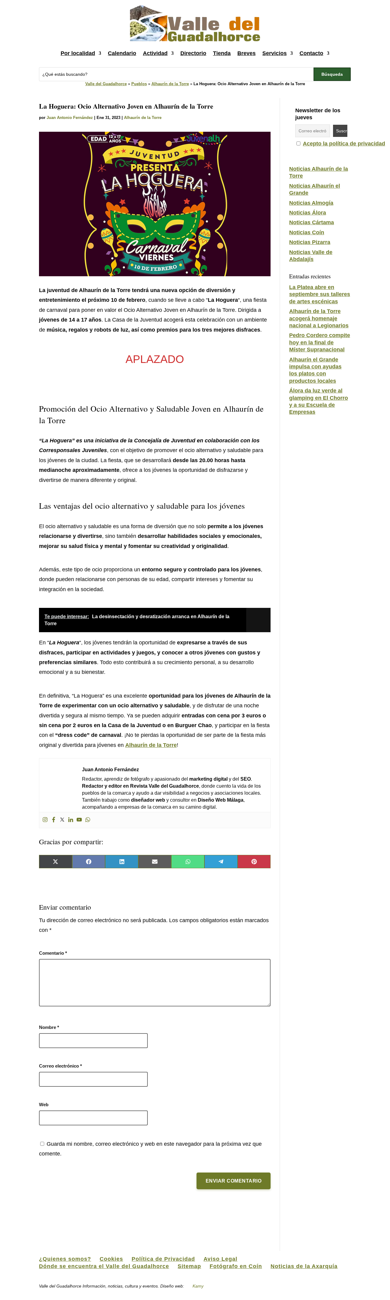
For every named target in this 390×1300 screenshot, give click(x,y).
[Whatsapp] (87, 820)
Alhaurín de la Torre (170, 84)
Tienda (222, 53)
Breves (246, 53)
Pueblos (139, 84)
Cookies (111, 1259)
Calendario (122, 53)
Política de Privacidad (163, 1259)
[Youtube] (79, 820)
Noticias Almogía (311, 203)
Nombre (49, 1027)
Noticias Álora (307, 213)
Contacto (311, 53)
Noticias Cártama (311, 222)
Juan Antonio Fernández (70, 117)
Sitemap (189, 1266)
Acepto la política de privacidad (344, 144)
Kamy (198, 1286)
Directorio (193, 53)
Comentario (53, 953)
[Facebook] (53, 820)
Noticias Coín (306, 232)
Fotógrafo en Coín (236, 1266)
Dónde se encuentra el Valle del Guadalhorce (104, 1266)
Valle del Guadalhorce (106, 84)
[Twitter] (62, 820)
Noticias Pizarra (309, 242)
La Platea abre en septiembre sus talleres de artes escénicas (319, 294)
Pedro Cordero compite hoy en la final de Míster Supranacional (319, 342)
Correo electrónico (60, 1065)
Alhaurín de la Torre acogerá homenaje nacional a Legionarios (319, 318)
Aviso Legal (220, 1259)
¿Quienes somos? (65, 1259)
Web (43, 1104)
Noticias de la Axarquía (304, 1266)
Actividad (155, 53)
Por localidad (78, 53)
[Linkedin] (70, 820)
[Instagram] (45, 820)
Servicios (274, 53)
